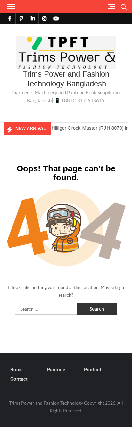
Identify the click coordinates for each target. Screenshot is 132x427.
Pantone (56, 369)
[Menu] (10, 6)
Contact (19, 378)
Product (92, 369)
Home (16, 369)
